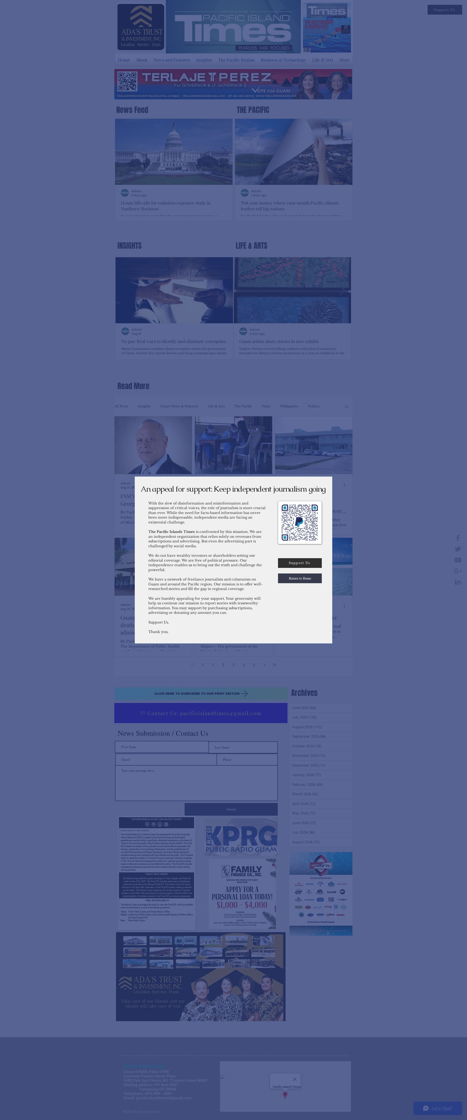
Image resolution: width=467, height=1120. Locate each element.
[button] (300, 578)
